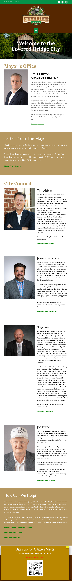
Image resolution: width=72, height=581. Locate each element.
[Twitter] (62, 2)
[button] (36, 30)
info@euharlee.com (19, 2)
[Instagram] (66, 2)
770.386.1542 (9, 2)
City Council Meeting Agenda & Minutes (18, 527)
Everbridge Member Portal (35, 557)
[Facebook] (59, 2)
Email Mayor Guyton (37, 124)
